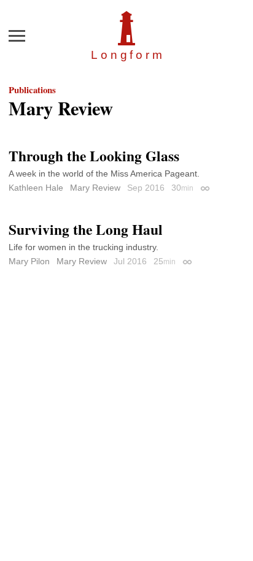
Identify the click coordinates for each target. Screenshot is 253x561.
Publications (32, 89)
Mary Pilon (29, 261)
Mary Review (95, 188)
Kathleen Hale (36, 188)
